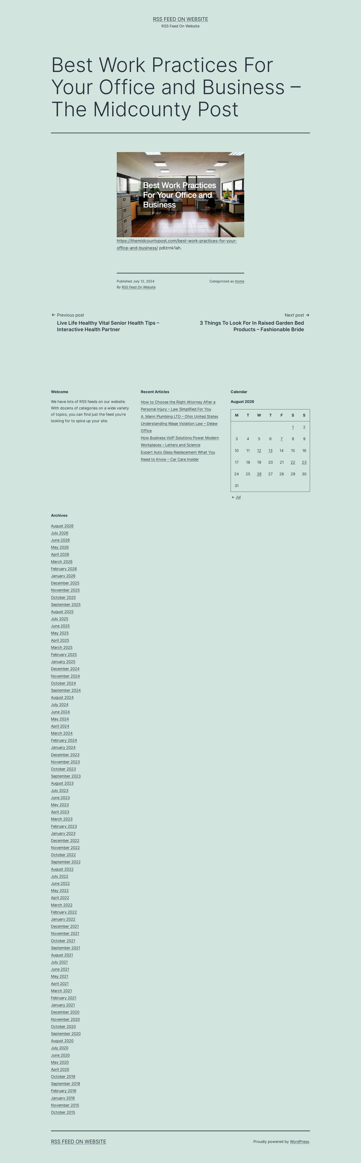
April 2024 (60, 726)
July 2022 (59, 876)
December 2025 (65, 583)
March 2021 (61, 991)
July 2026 (59, 533)
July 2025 (59, 619)
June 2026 (60, 540)
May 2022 (60, 890)
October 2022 (63, 855)
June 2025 (60, 626)
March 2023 (61, 819)
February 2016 (63, 1091)
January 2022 (63, 919)
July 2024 (60, 704)
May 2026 (60, 547)
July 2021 (59, 962)
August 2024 (62, 697)
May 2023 (60, 805)
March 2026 (61, 561)
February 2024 (64, 740)
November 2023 (65, 762)
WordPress (299, 1141)
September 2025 (66, 604)
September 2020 (66, 1033)
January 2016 (63, 1098)
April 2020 (60, 1069)
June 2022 (60, 883)
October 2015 (63, 1112)
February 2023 (64, 826)
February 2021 (63, 998)
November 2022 (65, 847)
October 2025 (63, 597)
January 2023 (63, 833)
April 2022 (60, 897)
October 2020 (63, 1026)
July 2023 (59, 790)
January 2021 (63, 1005)
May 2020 (60, 1062)
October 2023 (63, 769)
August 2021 (62, 955)
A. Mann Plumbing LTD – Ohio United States (179, 416)
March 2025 (61, 647)
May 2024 (60, 719)
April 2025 (60, 640)
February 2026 (64, 569)
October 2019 (63, 1076)
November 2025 (65, 590)
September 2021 (65, 948)
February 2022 (64, 912)
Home (239, 281)
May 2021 (59, 976)
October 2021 (63, 941)
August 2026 (62, 526)
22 (293, 462)
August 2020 (62, 1041)
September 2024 (66, 690)
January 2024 (63, 747)
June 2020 (60, 1055)
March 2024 (62, 733)
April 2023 (60, 812)
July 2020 (59, 1048)
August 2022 (62, 869)
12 (259, 450)
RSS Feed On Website (180, 19)
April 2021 (60, 983)
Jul (238, 497)
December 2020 (65, 1012)
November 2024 (65, 676)
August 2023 (62, 783)
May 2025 (60, 633)
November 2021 (65, 933)
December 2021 (65, 926)
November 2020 (65, 1019)
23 (304, 462)
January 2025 (63, 661)
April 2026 (60, 554)
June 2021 (60, 969)
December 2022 (65, 840)
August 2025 (62, 611)
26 (259, 474)
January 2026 (63, 576)
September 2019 (65, 1083)
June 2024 (60, 712)
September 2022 (66, 862)
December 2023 (65, 755)
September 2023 (66, 776)
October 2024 (63, 683)
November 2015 (65, 1105)
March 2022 (61, 905)
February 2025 (64, 654)
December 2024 (65, 669)
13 (270, 450)
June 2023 (60, 797)
